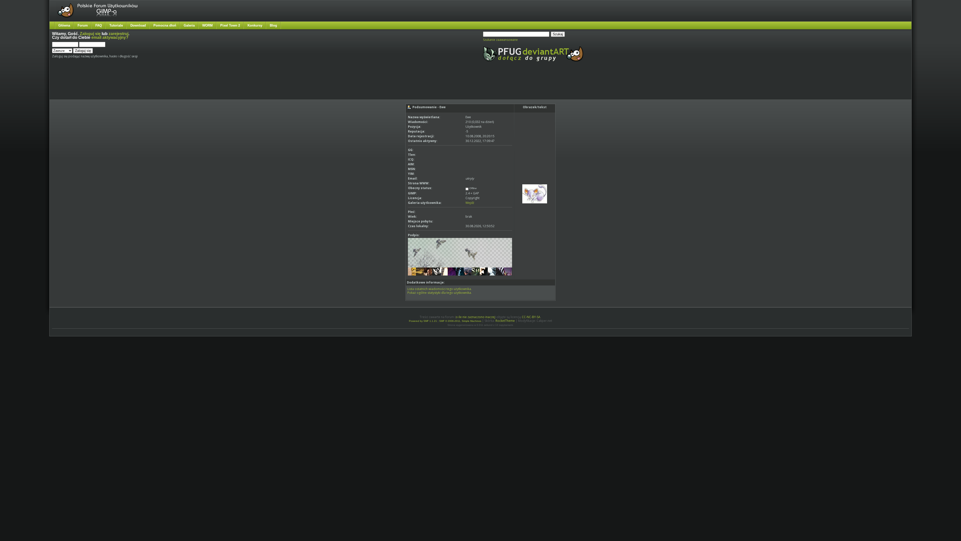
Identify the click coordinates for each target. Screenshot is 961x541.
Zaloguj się (90, 34)
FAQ (98, 25)
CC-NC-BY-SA (531, 317)
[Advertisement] (146, 84)
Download (138, 25)
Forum (83, 25)
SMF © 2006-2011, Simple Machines (460, 321)
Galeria (189, 25)
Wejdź (469, 203)
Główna (64, 25)
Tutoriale (116, 25)
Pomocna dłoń (164, 25)
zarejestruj (118, 34)
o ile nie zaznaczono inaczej (475, 317)
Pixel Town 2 (230, 25)
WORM (207, 25)
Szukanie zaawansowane (500, 40)
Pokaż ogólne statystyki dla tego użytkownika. (439, 293)
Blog (273, 25)
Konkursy (255, 25)
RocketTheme (505, 321)
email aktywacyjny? (109, 37)
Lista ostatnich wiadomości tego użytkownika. (439, 289)
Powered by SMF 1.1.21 (423, 321)
